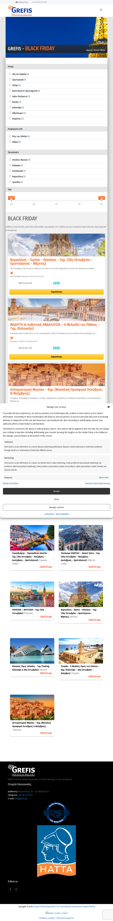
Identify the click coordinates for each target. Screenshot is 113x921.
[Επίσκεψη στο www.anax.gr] (56, 912)
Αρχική (89, 50)
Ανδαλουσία (18, 171)
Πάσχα (16, 85)
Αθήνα (16, 142)
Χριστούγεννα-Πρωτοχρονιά (26, 91)
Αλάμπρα (17, 165)
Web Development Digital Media (81, 906)
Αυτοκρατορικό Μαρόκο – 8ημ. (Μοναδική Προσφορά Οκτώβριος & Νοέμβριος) (31, 726)
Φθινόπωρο (19, 113)
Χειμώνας (18, 118)
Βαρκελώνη (18, 176)
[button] (108, 406)
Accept (56, 491)
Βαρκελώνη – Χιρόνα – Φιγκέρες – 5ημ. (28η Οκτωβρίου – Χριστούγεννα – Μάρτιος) (79, 613)
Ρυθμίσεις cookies (47, 918)
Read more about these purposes (97, 483)
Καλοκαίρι (18, 107)
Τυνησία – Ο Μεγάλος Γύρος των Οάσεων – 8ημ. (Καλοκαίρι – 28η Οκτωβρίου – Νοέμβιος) (80, 670)
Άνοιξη (16, 102)
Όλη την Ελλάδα (21, 136)
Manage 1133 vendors (11, 483)
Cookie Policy (49, 514)
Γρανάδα (17, 182)
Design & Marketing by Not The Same (49, 906)
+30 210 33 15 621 (40, 2)
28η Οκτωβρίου (20, 74)
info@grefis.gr (23, 2)
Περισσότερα (56, 292)
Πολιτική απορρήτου (65, 918)
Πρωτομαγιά (19, 79)
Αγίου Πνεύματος (21, 96)
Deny (56, 499)
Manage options (56, 507)
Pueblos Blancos (21, 160)
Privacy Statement (62, 514)
